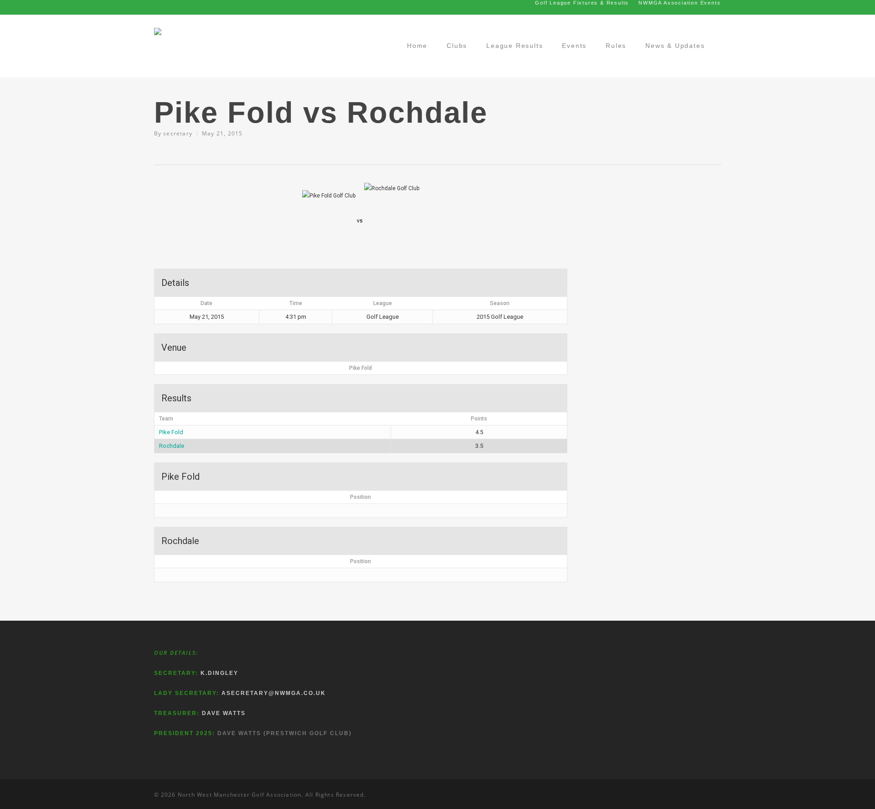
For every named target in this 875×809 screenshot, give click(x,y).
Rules (616, 45)
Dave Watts (224, 713)
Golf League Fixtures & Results (582, 2)
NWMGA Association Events (679, 2)
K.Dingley (219, 673)
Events (574, 45)
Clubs (457, 45)
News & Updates (675, 45)
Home (417, 45)
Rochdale (171, 445)
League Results (514, 45)
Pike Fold (171, 432)
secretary (177, 133)
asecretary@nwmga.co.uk (273, 693)
